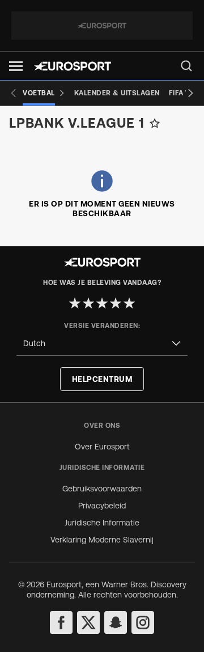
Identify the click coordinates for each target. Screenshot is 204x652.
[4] (115, 303)
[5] (129, 303)
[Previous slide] (13, 93)
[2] (88, 303)
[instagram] (142, 622)
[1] (75, 303)
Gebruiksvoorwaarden (102, 488)
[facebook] (61, 622)
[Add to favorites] (154, 123)
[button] (16, 66)
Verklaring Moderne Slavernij (102, 539)
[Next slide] (190, 93)
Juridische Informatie (102, 522)
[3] (102, 303)
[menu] (186, 66)
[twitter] (88, 622)
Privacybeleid (102, 505)
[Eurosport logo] (72, 66)
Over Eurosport (102, 446)
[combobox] (102, 343)
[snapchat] (115, 622)
